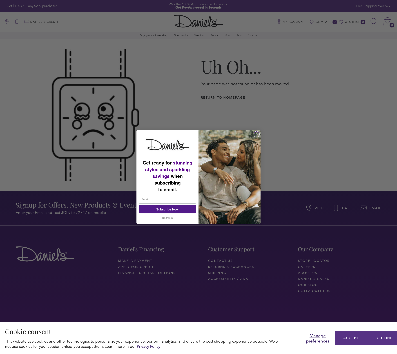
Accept (351, 338)
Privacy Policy (148, 346)
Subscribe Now (167, 209)
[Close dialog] (256, 134)
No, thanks (167, 217)
